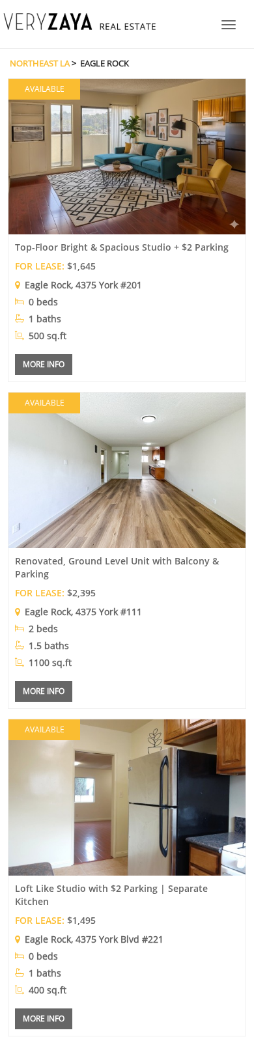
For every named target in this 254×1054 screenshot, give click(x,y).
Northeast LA (40, 63)
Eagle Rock (48, 285)
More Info (43, 364)
